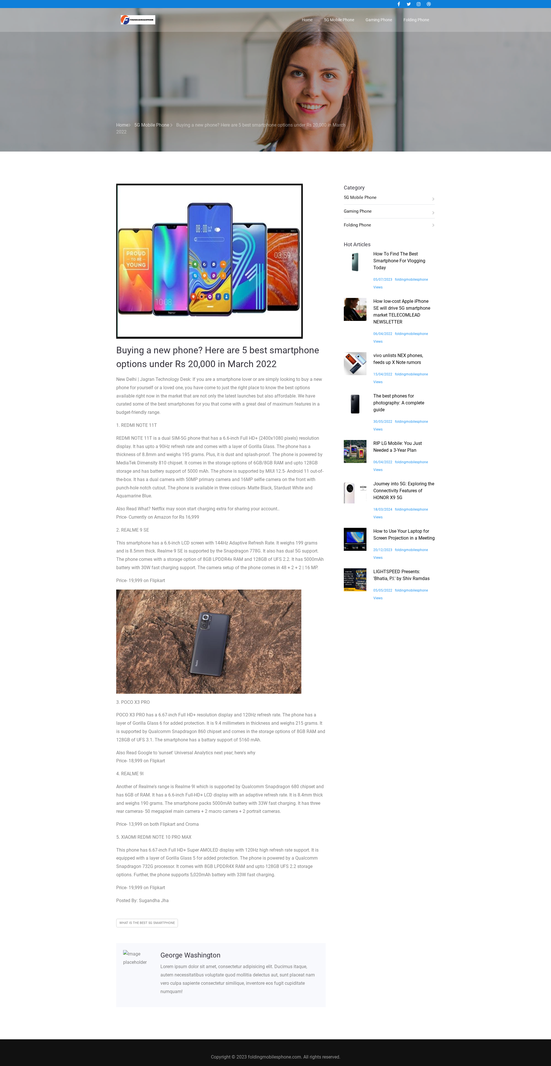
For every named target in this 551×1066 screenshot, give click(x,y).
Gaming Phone (379, 20)
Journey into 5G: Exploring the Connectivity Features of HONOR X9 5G (403, 490)
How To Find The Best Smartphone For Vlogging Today (399, 260)
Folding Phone (416, 20)
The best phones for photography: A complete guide (398, 402)
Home (307, 20)
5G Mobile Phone (339, 20)
